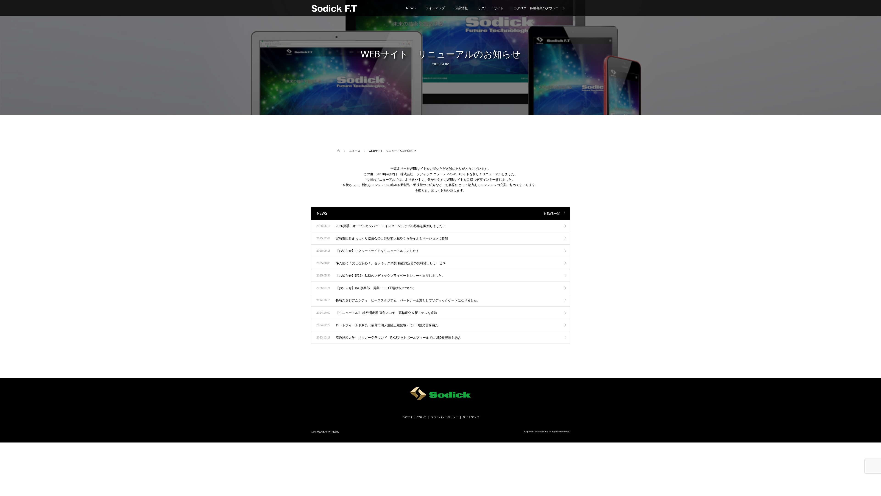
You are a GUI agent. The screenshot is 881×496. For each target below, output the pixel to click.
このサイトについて (414, 417)
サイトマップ (471, 417)
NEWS (410, 8)
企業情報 (461, 8)
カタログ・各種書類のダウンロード (539, 8)
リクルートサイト (491, 8)
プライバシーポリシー (444, 417)
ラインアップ (435, 8)
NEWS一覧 (552, 213)
